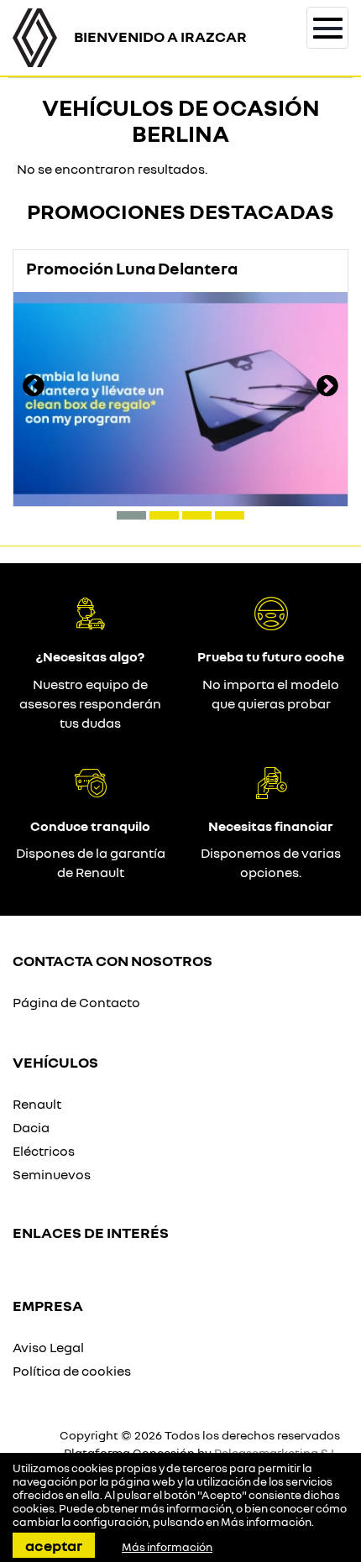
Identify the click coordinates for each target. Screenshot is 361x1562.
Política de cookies (72, 1370)
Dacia (31, 1127)
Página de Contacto (76, 1002)
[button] (131, 515)
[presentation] (34, 388)
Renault (37, 1103)
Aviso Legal (48, 1347)
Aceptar (53, 1545)
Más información (266, 1521)
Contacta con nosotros (112, 960)
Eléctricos (44, 1150)
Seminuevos (52, 1174)
